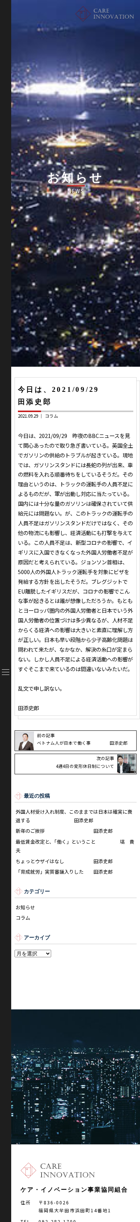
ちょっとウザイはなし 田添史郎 (64, 861)
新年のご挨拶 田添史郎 (64, 830)
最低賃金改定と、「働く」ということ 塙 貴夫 (75, 846)
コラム (51, 416)
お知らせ (25, 907)
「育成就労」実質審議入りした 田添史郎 (64, 871)
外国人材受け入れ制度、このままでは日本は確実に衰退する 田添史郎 (74, 816)
